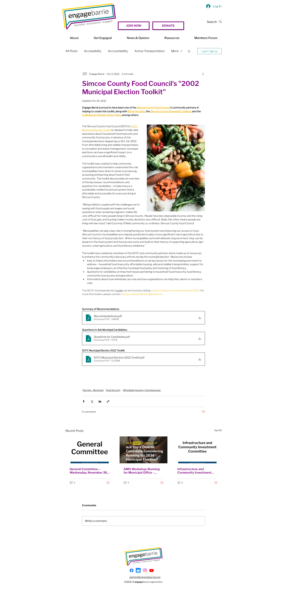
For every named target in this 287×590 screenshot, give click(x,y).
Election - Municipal (93, 390)
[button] (189, 51)
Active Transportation (150, 51)
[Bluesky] (138, 570)
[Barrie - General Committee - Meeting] (90, 449)
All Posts (71, 51)
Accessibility (92, 51)
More (175, 51)
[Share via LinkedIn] (99, 401)
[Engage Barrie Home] (89, 16)
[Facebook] (131, 570)
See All (218, 430)
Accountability (118, 51)
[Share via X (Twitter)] (91, 401)
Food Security (113, 390)
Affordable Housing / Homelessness (142, 390)
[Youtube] (151, 570)
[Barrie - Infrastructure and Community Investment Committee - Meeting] (197, 449)
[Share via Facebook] (83, 401)
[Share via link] (108, 401)
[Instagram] (144, 570)
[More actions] (203, 74)
